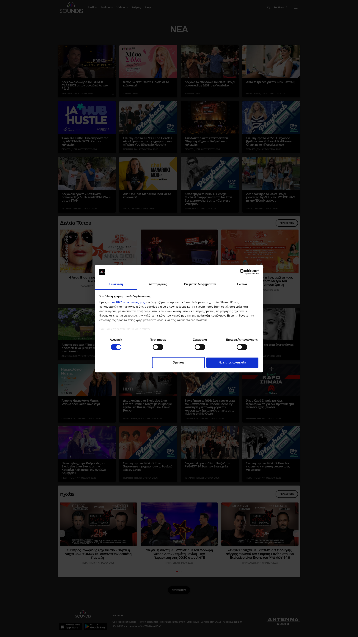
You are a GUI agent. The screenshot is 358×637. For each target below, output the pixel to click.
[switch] (158, 347)
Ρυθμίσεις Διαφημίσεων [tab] (200, 284)
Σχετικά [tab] (242, 284)
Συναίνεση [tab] (116, 284)
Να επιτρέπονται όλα (232, 362)
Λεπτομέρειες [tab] (158, 284)
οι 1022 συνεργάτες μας (128, 302)
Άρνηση (178, 362)
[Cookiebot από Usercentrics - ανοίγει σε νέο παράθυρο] (242, 272)
